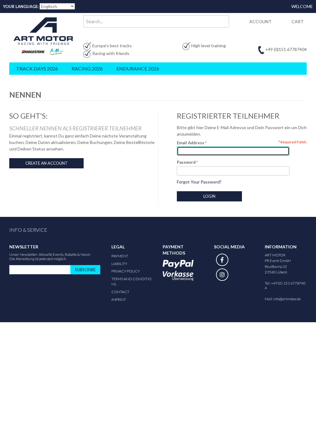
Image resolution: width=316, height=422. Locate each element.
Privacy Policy (125, 271)
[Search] (223, 21)
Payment (119, 256)
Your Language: (21, 6)
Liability (119, 263)
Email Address (190, 142)
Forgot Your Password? (199, 181)
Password (186, 162)
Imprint (118, 299)
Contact (120, 291)
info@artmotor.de (287, 299)
